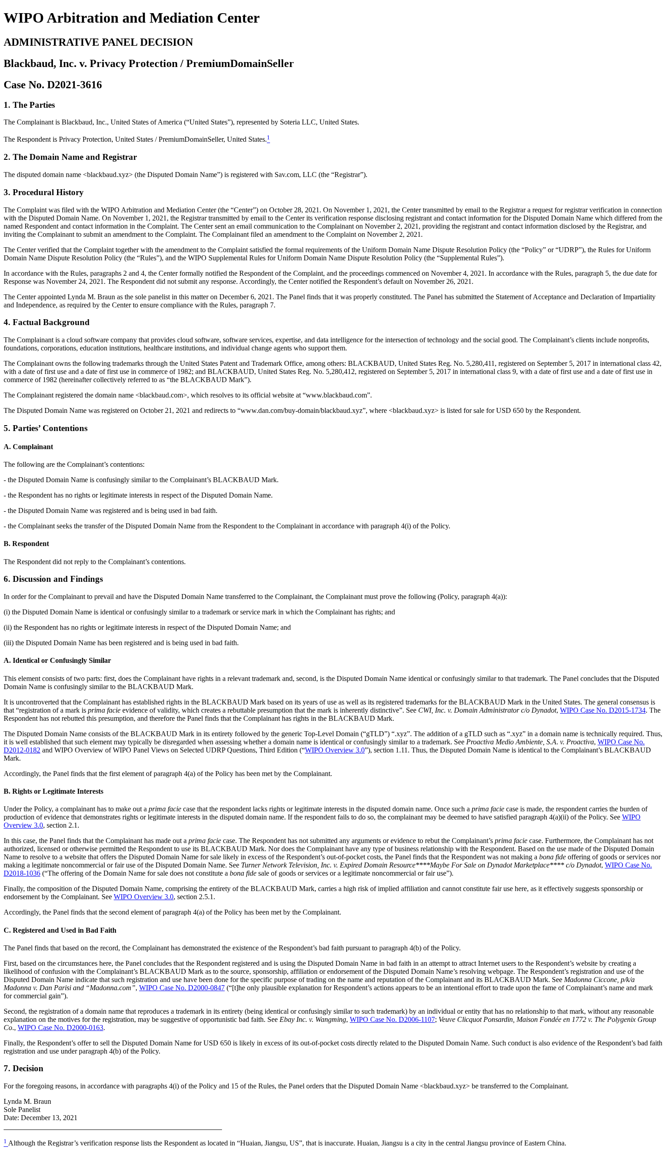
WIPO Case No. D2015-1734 (603, 710)
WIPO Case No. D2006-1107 (392, 1019)
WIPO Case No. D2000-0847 (182, 988)
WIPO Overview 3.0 (335, 750)
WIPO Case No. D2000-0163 (60, 1027)
